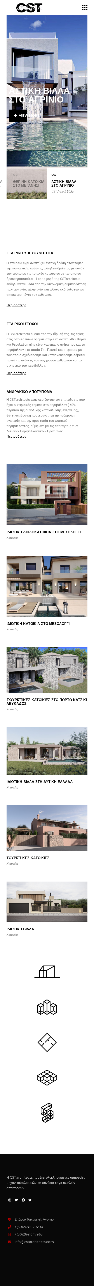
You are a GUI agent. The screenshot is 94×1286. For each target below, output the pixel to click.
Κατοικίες (25, 191)
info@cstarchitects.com (34, 1242)
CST (15, 191)
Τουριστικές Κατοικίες (28, 858)
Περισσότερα (16, 305)
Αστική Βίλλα (65, 191)
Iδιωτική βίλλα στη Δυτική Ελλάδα (40, 782)
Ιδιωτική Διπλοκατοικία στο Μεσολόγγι (44, 532)
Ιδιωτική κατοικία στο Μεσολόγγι (38, 624)
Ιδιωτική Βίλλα (20, 929)
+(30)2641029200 (29, 1227)
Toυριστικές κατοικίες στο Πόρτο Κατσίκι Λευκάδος (47, 702)
